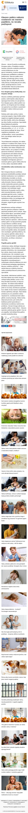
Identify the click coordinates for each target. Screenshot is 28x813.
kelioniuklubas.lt (17, 800)
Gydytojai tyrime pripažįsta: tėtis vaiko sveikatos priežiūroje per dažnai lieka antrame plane (13, 378)
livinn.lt (23, 806)
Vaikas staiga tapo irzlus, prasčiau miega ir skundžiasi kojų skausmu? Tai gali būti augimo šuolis (13, 518)
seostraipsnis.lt (17, 803)
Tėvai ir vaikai (4, 13)
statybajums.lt (4, 800)
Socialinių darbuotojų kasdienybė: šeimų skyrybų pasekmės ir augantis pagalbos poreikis (12, 702)
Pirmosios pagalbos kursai (14, 806)
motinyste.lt (10, 803)
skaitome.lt (6, 802)
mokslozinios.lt (13, 802)
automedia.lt (24, 800)
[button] (23, 2)
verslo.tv (10, 800)
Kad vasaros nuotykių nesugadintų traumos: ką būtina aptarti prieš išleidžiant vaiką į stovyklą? (13, 403)
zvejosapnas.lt (21, 802)
